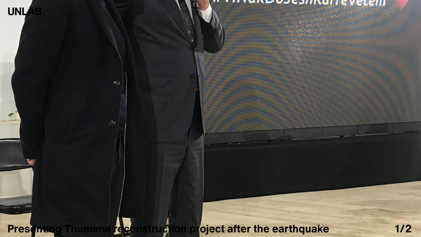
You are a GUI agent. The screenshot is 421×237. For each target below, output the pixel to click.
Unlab (24, 11)
